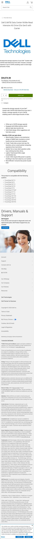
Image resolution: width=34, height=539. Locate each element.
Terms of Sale (5, 311)
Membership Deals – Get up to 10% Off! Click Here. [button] (16, 89)
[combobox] (17, 7)
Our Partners (5, 287)
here (21, 492)
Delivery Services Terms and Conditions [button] (12, 82)
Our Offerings (5, 279)
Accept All (28, 536)
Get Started (5, 227)
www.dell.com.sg (20, 347)
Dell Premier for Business (8, 301)
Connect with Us (6, 265)
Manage (3, 536)
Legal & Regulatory (6, 327)
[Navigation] (2, 2)
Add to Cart (21, 95)
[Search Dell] (31, 7)
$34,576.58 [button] (6, 78)
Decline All (19, 536)
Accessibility (5, 331)
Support (3, 261)
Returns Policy (16, 388)
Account (3, 257)
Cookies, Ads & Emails (7, 323)
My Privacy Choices (7, 319)
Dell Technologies (6, 297)
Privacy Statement (6, 315)
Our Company (5, 283)
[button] (28, 2)
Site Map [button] (4, 269)
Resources (4, 290)
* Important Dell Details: (7, 340)
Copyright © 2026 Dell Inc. (9, 307)
